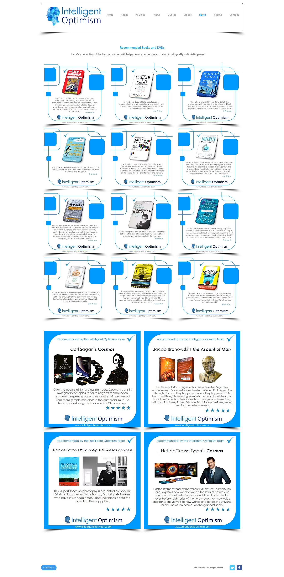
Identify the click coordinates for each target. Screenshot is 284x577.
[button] (75, 93)
